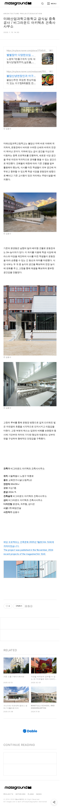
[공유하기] (54, 802)
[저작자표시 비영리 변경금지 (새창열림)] (28, 606)
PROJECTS (8, 794)
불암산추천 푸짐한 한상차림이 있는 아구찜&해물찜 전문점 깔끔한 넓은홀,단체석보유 (21, 81)
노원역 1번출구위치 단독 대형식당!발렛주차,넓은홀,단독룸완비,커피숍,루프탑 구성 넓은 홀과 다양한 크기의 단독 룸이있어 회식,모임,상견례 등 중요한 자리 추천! (21, 61)
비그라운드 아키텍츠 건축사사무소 (28, 468)
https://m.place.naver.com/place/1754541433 (27, 50)
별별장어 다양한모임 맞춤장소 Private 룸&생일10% (20, 55)
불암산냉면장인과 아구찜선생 (20, 76)
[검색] (42, 3)
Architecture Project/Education (22, 14)
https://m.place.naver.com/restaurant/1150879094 (27, 71)
